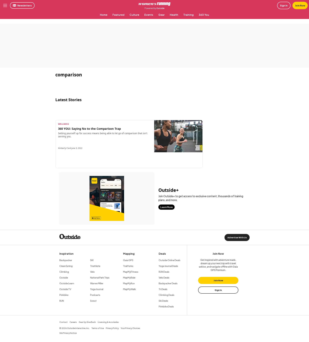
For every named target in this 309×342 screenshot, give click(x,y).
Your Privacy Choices (130, 328)
